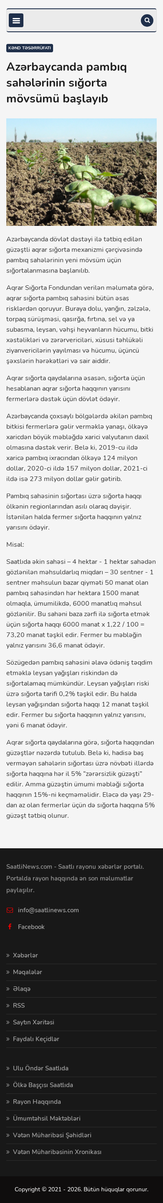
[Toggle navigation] (16, 20)
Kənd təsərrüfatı (29, 48)
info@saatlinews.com (48, 910)
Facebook (31, 927)
